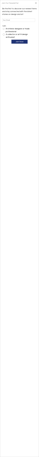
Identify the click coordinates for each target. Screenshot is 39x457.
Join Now (19, 42)
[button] (36, 3)
